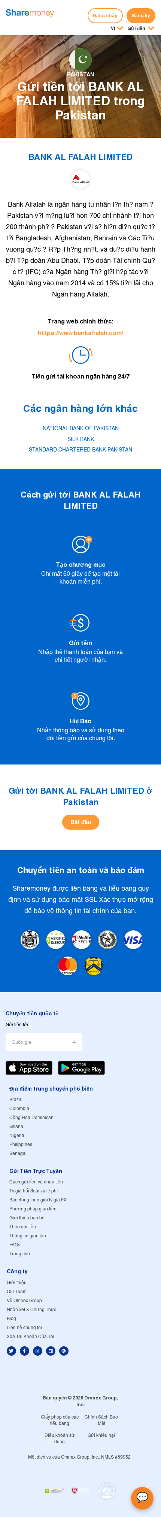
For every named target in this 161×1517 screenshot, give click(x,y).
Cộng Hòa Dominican (31, 1118)
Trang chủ (19, 1254)
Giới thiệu (17, 1283)
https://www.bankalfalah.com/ (80, 333)
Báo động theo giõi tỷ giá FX (38, 1200)
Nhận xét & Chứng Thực (31, 1310)
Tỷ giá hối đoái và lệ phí (33, 1191)
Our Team (17, 1292)
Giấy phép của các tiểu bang (60, 1420)
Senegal (18, 1153)
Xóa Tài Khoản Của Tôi (30, 1337)
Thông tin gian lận (27, 1236)
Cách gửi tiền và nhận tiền (36, 1182)
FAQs (14, 1245)
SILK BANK (80, 439)
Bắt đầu (80, 822)
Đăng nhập (105, 15)
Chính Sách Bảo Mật (101, 1420)
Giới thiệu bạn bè (27, 1218)
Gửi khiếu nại (101, 1435)
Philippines (20, 1144)
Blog (11, 1319)
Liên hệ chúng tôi (24, 1328)
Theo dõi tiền (22, 1227)
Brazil (15, 1100)
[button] (140, 28)
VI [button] (113, 28)
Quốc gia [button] (21, 1042)
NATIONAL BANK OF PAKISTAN (81, 428)
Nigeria (16, 1136)
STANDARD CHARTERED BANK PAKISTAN (80, 450)
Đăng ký (141, 15)
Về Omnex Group (24, 1301)
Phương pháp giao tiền (33, 1209)
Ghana (16, 1127)
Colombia (19, 1109)
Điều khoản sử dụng (60, 1438)
